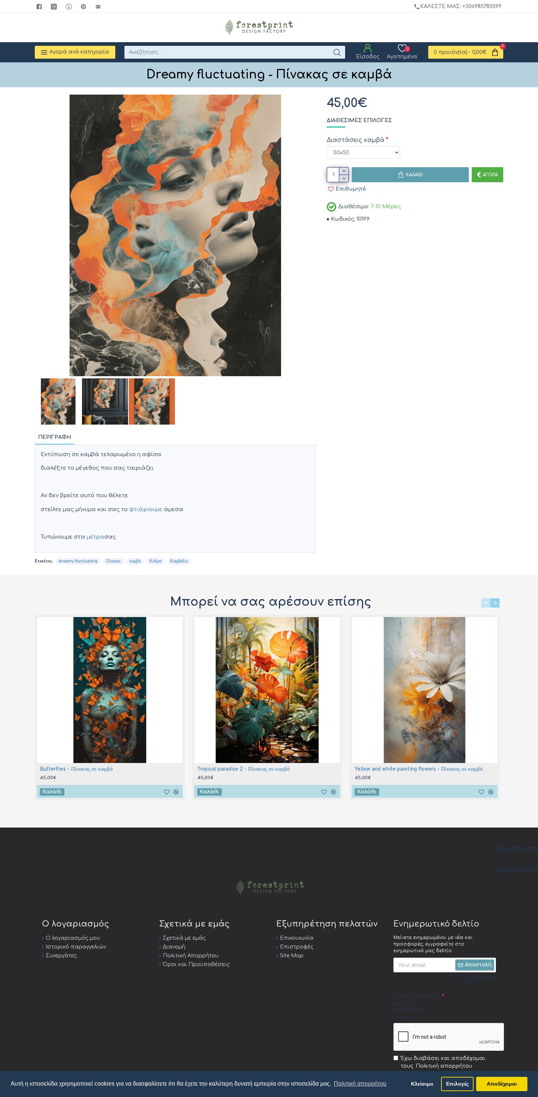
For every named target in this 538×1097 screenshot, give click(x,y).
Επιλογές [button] (457, 1084)
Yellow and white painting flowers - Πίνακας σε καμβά (419, 769)
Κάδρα (155, 561)
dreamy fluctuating (78, 561)
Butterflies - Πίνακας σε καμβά (76, 769)
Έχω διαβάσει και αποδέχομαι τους (443, 1062)
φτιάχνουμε (145, 509)
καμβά (135, 561)
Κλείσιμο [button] (422, 1084)
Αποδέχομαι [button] (502, 1084)
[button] (485, 603)
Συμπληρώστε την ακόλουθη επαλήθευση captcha (415, 1006)
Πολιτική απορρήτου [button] (360, 1084)
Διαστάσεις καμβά (355, 140)
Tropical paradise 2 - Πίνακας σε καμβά (243, 769)
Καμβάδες (179, 561)
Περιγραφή (54, 437)
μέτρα (95, 537)
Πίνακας (113, 561)
